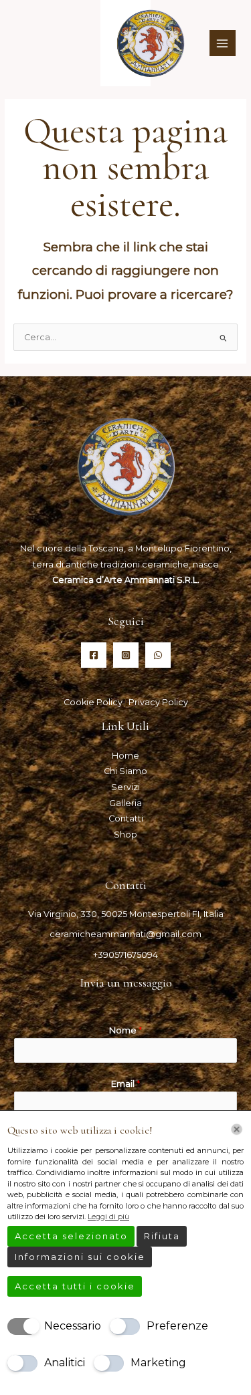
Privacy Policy (158, 702)
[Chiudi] (237, 1129)
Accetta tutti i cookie (75, 1286)
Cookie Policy (94, 702)
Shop (125, 835)
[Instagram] (126, 655)
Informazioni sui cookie (80, 1256)
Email (125, 1084)
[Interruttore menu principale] (223, 43)
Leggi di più (108, 1216)
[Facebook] (93, 655)
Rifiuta (162, 1236)
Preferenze (177, 1325)
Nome (125, 1030)
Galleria (125, 803)
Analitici (64, 1362)
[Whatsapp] (158, 655)
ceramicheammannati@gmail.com (125, 934)
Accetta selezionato (71, 1236)
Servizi (125, 787)
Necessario (72, 1325)
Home (125, 756)
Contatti (125, 818)
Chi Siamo (125, 771)
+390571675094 (125, 955)
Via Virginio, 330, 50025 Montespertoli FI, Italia (126, 914)
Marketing (158, 1362)
